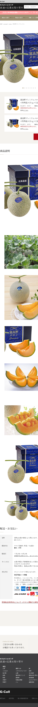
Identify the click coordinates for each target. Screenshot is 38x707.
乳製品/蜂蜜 (19, 680)
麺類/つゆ (18, 668)
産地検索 (31, 677)
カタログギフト (33, 680)
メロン (10, 24)
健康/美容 (31, 682)
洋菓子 (4, 680)
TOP (1, 24)
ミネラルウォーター (21, 671)
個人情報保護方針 (23, 698)
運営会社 (2, 698)
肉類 (4, 675)
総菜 (30, 671)
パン (17, 682)
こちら (26, 110)
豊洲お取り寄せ (33, 675)
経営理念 (11, 698)
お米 (4, 668)
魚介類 (4, 673)
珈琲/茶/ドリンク (20, 675)
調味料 (17, 677)
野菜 (4, 677)
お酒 (17, 673)
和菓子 (4, 682)
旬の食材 (31, 673)
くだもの (5, 24)
